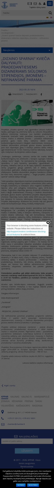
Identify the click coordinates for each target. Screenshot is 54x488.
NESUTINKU (33, 485)
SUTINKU (20, 485)
